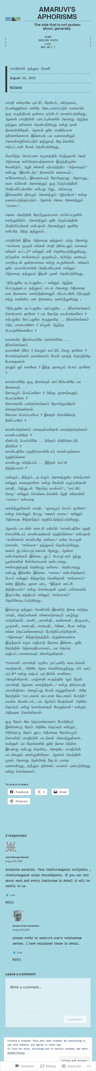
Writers (16, 87)
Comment (75, 1019)
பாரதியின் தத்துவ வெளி (30, 68)
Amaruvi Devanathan (26, 925)
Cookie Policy (16, 1053)
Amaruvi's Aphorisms (57, 12)
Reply (9, 902)
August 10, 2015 (13, 861)
